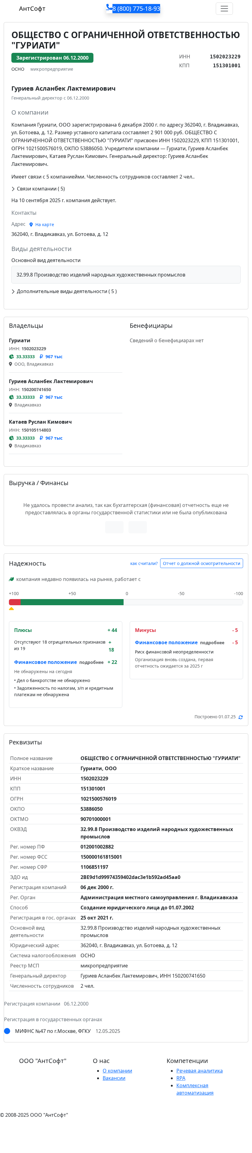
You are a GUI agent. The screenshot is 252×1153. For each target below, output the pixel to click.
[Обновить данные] (240, 717)
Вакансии (114, 1078)
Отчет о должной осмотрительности (201, 563)
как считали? (144, 563)
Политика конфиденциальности (39, 1127)
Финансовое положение (45, 662)
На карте (44, 224)
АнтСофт (32, 8)
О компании (117, 1070)
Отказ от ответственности (115, 1127)
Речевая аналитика (199, 1070)
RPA (180, 1078)
